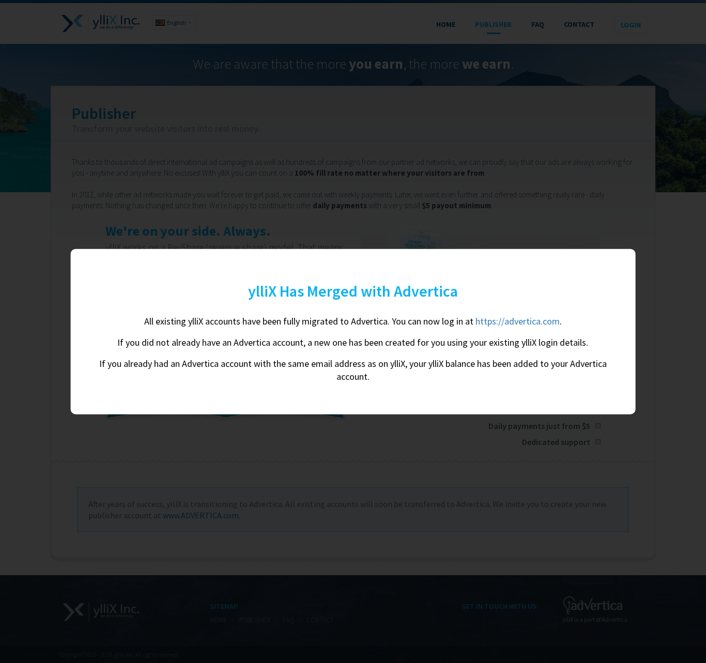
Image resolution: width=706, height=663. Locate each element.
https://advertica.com (517, 321)
